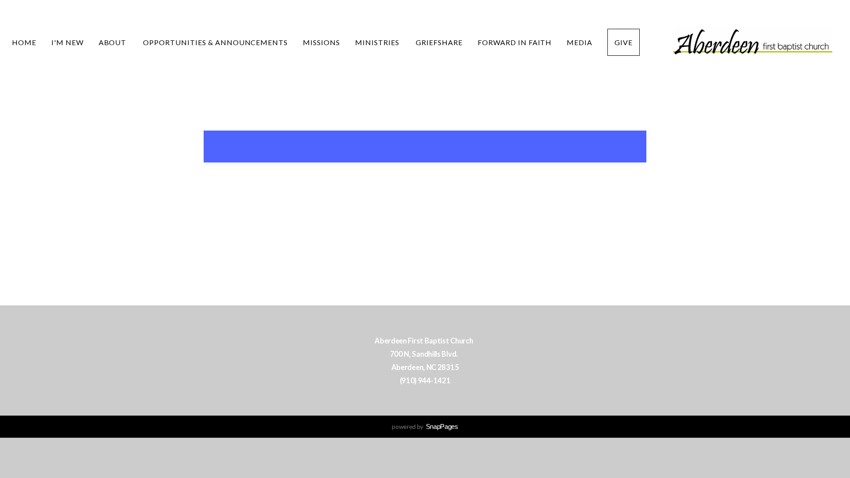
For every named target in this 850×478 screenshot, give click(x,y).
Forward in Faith (515, 42)
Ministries (378, 42)
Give (623, 42)
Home (24, 42)
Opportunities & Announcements (215, 42)
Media (579, 42)
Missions (321, 42)
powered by (425, 426)
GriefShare (439, 42)
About (113, 42)
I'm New (67, 42)
